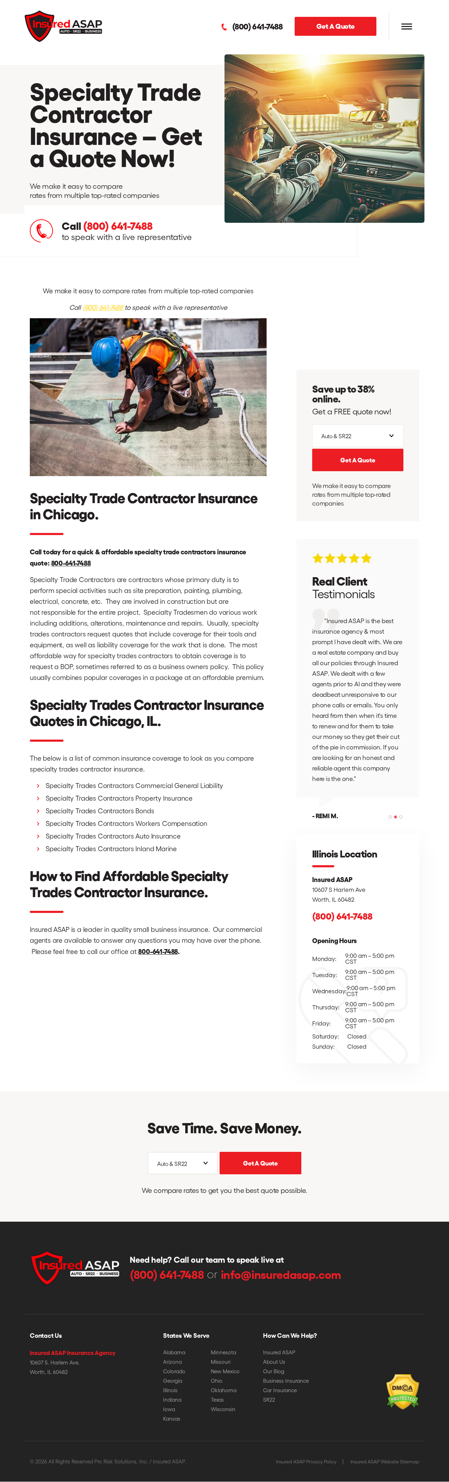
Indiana (172, 1399)
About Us (274, 1361)
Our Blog (273, 1371)
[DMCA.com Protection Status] (391, 1381)
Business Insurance (286, 1380)
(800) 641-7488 (257, 26)
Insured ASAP (279, 1352)
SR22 (269, 1399)
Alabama (174, 1352)
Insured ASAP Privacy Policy (306, 1461)
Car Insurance (280, 1390)
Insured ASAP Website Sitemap (384, 1461)
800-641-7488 (71, 563)
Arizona (172, 1361)
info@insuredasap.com (281, 1274)
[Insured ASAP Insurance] (63, 25)
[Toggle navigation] (406, 26)
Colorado (174, 1371)
